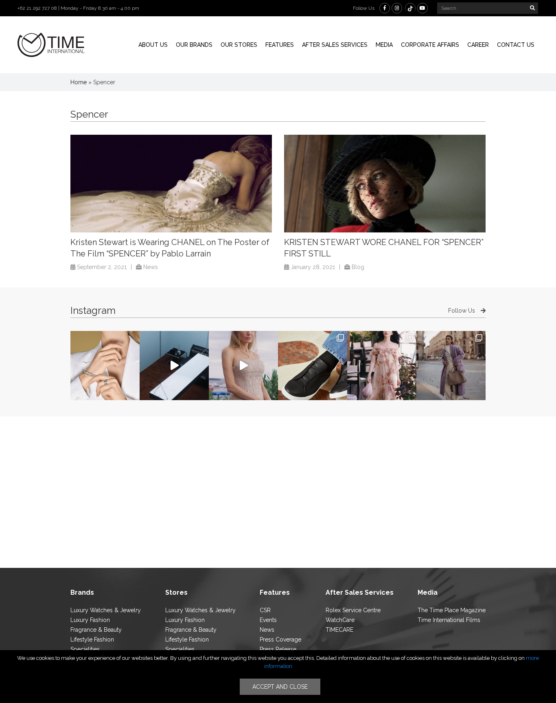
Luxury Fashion (90, 620)
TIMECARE (339, 629)
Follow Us (462, 310)
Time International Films (449, 620)
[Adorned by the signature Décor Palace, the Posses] (105, 365)
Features (279, 45)
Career (478, 45)
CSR (265, 610)
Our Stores (239, 45)
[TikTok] (410, 8)
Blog (358, 267)
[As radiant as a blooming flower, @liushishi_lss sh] (381, 365)
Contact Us (515, 45)
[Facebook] (384, 8)
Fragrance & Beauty (96, 629)
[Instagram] (397, 8)
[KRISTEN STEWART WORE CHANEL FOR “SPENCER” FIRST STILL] (385, 183)
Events (268, 620)
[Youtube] (422, 8)
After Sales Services (335, 45)
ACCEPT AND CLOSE (280, 686)
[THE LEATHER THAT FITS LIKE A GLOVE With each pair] (312, 365)
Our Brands (194, 45)
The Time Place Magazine (452, 610)
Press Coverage (280, 639)
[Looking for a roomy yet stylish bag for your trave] (451, 365)
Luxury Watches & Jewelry (105, 610)
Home (78, 82)
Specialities (85, 649)
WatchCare (340, 620)
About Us (153, 45)
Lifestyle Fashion (92, 639)
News (150, 267)
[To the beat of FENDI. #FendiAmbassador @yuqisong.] (174, 365)
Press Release (278, 649)
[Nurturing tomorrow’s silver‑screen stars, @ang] (243, 365)
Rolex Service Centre (353, 610)
